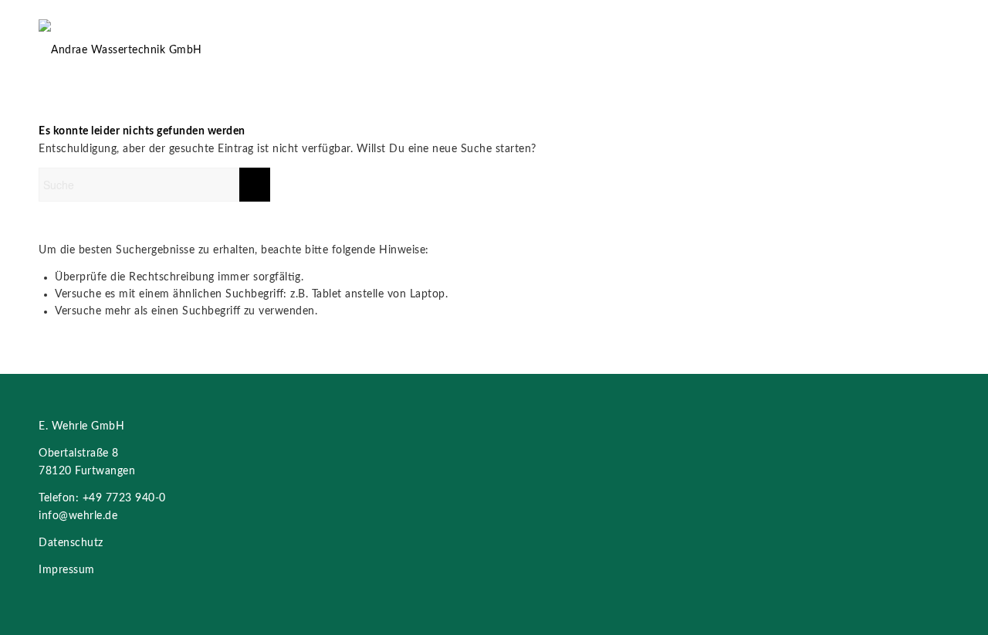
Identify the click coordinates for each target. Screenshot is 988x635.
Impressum (67, 570)
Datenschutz (71, 543)
